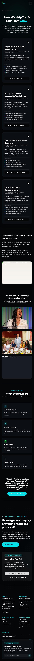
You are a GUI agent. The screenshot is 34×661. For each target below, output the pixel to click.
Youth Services (6, 608)
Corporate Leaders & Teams (25, 601)
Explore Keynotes (16, 78)
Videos (4, 619)
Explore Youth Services (16, 219)
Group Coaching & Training (7, 604)
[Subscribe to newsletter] (29, 655)
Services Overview (7, 598)
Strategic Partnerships (6, 611)
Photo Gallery (6, 624)
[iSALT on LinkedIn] (19, 627)
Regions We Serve (24, 607)
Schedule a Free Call (16, 493)
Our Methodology (24, 621)
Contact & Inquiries (25, 624)
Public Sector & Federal (23, 605)
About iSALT (22, 619)
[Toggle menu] (30, 3)
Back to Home (8, 10)
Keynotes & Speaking (8, 601)
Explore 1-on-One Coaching (16, 172)
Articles (4, 621)
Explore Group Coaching (16, 125)
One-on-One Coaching (8, 606)
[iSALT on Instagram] (22, 627)
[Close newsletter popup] (31, 642)
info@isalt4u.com (22, 577)
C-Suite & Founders (24, 598)
